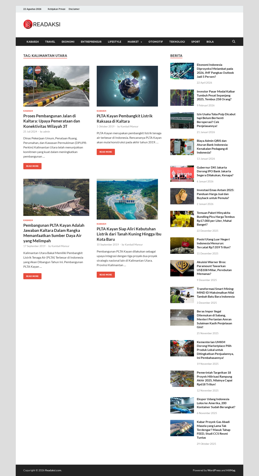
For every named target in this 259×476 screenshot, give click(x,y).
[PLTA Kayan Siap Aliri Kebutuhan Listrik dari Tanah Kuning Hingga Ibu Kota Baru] (130, 199)
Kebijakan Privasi (56, 9)
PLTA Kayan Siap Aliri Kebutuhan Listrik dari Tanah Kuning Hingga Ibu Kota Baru (129, 234)
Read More (31, 165)
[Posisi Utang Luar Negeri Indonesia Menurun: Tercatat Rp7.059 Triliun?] (182, 239)
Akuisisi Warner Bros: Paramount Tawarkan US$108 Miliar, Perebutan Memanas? (214, 267)
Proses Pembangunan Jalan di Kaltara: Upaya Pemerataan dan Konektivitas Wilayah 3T (51, 121)
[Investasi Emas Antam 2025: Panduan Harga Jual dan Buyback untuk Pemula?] (182, 190)
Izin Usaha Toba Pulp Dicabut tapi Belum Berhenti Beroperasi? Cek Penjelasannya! (216, 120)
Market (133, 41)
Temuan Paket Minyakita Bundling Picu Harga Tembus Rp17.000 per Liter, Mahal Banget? (216, 218)
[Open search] (234, 41)
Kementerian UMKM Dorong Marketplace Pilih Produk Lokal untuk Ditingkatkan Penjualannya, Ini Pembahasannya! (215, 349)
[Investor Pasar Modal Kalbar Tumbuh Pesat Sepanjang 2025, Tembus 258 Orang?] (182, 91)
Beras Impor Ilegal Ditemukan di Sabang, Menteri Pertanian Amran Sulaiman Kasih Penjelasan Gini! (214, 319)
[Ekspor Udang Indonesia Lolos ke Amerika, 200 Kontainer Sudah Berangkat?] (182, 399)
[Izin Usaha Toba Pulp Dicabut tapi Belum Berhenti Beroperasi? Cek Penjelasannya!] (182, 114)
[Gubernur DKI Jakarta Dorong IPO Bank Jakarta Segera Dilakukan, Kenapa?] (182, 167)
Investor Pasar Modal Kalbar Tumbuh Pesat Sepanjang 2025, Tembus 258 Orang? (216, 95)
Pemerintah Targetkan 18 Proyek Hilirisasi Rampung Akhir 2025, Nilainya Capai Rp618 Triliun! (214, 378)
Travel (50, 41)
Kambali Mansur (129, 126)
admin (46, 131)
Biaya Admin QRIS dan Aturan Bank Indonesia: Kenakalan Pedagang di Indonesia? (212, 146)
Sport (195, 41)
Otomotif (155, 41)
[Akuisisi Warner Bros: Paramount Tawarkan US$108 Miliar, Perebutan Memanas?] (182, 262)
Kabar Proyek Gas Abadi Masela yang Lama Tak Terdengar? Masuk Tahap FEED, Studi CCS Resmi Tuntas (213, 429)
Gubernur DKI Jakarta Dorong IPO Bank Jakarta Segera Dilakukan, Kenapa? (215, 171)
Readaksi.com (53, 470)
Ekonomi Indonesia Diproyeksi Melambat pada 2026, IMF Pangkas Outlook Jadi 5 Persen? (215, 70)
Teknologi (177, 41)
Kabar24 (33, 41)
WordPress (214, 470)
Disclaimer (74, 9)
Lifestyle (114, 41)
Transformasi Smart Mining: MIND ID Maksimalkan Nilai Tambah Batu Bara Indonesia (216, 292)
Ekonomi (68, 41)
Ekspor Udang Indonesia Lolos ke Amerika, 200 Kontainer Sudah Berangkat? (216, 403)
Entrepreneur (91, 41)
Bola (210, 41)
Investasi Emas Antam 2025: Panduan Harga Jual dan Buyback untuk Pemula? (215, 194)
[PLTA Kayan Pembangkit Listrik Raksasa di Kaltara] (130, 86)
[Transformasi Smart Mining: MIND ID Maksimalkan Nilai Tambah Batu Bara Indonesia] (182, 289)
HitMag (230, 470)
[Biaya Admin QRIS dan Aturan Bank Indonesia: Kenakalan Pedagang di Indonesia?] (182, 141)
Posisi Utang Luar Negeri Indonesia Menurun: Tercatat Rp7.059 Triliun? (214, 243)
